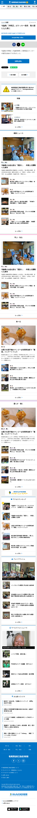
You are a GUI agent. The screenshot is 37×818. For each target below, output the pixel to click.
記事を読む (18, 61)
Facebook (14, 761)
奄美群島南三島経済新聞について (11, 767)
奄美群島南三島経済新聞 (17, 2)
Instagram (23, 761)
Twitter (18, 761)
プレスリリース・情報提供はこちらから (12, 770)
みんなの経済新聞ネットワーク (18, 794)
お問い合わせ (6, 775)
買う (21, 6)
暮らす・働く (27, 6)
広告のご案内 (6, 777)
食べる (9, 6)
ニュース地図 (4, 22)
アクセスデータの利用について (10, 772)
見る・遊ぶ (15, 6)
